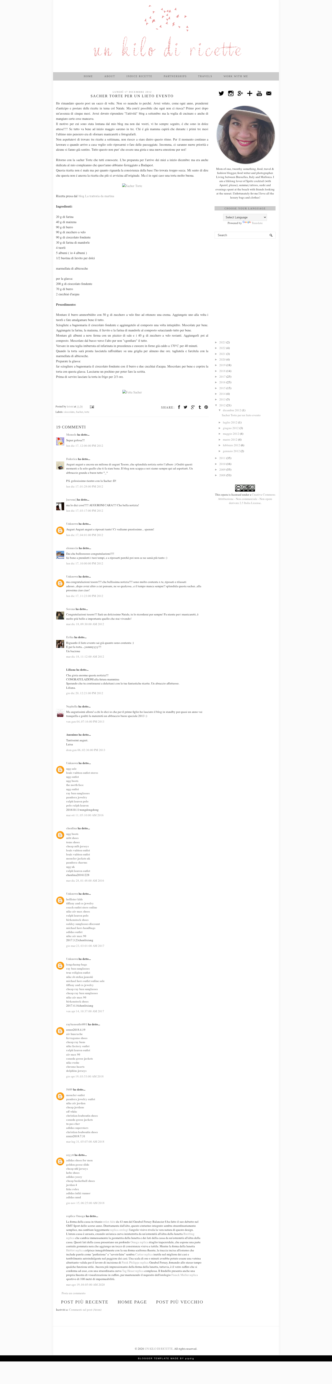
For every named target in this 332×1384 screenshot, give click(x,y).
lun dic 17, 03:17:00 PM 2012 (84, 510)
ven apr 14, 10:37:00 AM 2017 (85, 1011)
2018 (222, 371)
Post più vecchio (179, 1301)
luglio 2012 (230, 422)
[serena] (71, 499)
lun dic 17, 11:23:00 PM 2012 (84, 596)
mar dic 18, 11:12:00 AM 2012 (85, 656)
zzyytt (70, 1155)
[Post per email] (92, 406)
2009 (222, 469)
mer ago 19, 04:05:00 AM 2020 (85, 1284)
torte (86, 412)
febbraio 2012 (232, 445)
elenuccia (72, 548)
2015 (222, 388)
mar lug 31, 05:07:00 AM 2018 (85, 1141)
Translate (257, 223)
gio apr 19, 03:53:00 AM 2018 (85, 1076)
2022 (222, 348)
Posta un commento (74, 1293)
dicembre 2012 (232, 410)
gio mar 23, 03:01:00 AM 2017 (85, 946)
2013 (222, 399)
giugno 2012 (231, 428)
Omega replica (139, 1242)
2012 (222, 405)
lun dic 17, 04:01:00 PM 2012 (84, 535)
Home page (132, 1301)
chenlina (71, 828)
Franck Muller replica (184, 1275)
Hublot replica (75, 1250)
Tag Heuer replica (133, 1271)
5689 (69, 1089)
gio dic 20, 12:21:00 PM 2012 (84, 693)
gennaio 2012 (232, 451)
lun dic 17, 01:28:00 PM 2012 (84, 486)
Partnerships (175, 76)
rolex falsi (109, 1222)
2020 (222, 359)
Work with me (236, 76)
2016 (222, 382)
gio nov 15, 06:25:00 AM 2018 (85, 1203)
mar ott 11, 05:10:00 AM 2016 (85, 815)
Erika (70, 637)
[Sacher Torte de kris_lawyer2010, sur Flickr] (132, 186)
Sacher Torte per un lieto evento (241, 415)
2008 (222, 475)
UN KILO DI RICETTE (159, 1349)
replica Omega (75, 1216)
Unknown (72, 523)
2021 (222, 354)
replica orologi (119, 1230)
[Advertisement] (245, 268)
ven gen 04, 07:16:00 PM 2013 (85, 721)
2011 (222, 458)
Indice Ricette (139, 76)
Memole (71, 434)
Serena (70, 609)
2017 (222, 376)
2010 (222, 464)
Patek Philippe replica (135, 1262)
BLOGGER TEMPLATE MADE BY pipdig (166, 1358)
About (109, 76)
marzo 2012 (230, 439)
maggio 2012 (231, 434)
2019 (222, 365)
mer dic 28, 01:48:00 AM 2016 (85, 880)
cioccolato (69, 412)
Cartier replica (144, 1254)
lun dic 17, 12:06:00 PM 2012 (84, 446)
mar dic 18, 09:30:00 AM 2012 (85, 624)
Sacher (79, 412)
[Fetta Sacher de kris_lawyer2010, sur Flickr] (132, 392)
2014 (222, 394)
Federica (71, 459)
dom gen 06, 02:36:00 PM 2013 (85, 750)
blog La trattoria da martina (96, 196)
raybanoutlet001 (76, 1024)
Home (88, 76)
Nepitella (72, 706)
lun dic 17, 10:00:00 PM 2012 (84, 563)
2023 (222, 342)
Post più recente (84, 1301)
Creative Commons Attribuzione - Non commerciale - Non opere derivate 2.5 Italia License (246, 498)
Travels (205, 76)
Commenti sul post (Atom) (85, 1310)
